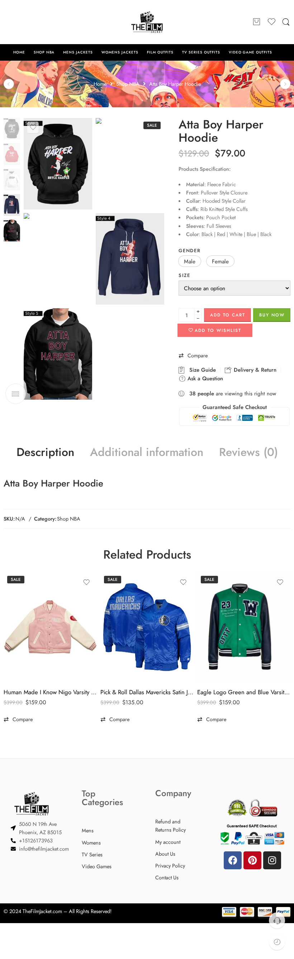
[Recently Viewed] (277, 942)
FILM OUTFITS (160, 52)
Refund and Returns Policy (170, 825)
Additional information (146, 452)
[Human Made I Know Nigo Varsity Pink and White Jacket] (50, 627)
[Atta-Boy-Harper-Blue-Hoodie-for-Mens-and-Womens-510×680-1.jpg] (130, 259)
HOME (19, 52)
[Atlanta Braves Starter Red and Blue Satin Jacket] (9, 84)
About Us (165, 853)
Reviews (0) (248, 452)
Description (45, 452)
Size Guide (201, 370)
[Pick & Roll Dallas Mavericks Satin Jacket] (147, 627)
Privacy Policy (170, 865)
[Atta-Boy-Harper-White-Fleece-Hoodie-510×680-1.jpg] (58, 259)
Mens (88, 830)
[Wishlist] (33, 127)
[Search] (285, 22)
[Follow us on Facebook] (7, 21)
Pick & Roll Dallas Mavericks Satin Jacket (147, 692)
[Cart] (257, 22)
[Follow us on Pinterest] (21, 21)
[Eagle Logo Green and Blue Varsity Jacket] (243, 627)
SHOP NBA (44, 52)
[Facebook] (233, 860)
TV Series (92, 854)
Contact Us (167, 877)
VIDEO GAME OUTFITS (250, 52)
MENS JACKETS (78, 52)
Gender (189, 250)
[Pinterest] (252, 860)
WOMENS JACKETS (119, 52)
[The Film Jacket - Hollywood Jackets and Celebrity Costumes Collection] (147, 22)
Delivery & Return (254, 370)
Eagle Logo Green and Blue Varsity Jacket (243, 692)
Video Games (97, 866)
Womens (91, 842)
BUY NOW (272, 315)
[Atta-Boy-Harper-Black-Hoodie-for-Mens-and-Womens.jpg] (58, 354)
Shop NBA (68, 518)
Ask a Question (204, 378)
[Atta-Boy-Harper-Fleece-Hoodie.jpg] (130, 164)
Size (184, 275)
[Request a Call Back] (277, 920)
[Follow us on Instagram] (35, 21)
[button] (190, 261)
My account (167, 842)
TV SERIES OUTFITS (201, 52)
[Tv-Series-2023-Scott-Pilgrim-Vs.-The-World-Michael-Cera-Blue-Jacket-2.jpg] (12, 128)
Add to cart (227, 315)
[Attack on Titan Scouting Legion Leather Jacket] (285, 84)
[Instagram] (272, 860)
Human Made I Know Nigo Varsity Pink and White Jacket (50, 692)
